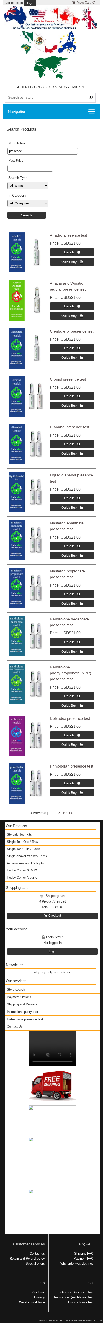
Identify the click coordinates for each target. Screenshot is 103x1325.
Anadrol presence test (68, 235)
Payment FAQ (83, 1258)
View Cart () (85, 2)
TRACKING (78, 87)
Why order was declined (76, 1263)
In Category (17, 195)
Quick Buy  (72, 261)
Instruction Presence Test (75, 1292)
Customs (38, 1292)
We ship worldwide (32, 1302)
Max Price (15, 160)
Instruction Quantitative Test (73, 1297)
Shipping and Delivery (22, 1004)
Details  (72, 252)
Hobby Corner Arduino (22, 877)
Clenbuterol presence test (71, 331)
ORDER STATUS (55, 87)
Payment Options (19, 997)
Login (30, 3)
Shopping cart (55, 896)
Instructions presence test (25, 1019)
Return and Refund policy (27, 1258)
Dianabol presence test (69, 427)
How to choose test (80, 1302)
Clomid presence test (68, 379)
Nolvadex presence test (70, 718)
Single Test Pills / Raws (23, 849)
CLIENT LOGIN (29, 87)
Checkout (54, 915)
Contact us (37, 1253)
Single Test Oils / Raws (23, 842)
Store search (16, 989)
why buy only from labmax (52, 972)
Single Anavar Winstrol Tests (27, 856)
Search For (16, 143)
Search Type (18, 178)
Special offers (35, 1263)
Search (26, 215)
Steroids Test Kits (19, 834)
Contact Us (15, 1026)
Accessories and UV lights (25, 863)
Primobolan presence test (71, 766)
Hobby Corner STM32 (22, 870)
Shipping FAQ (83, 1253)
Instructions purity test (22, 1012)
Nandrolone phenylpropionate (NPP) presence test (70, 673)
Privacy (39, 1297)
